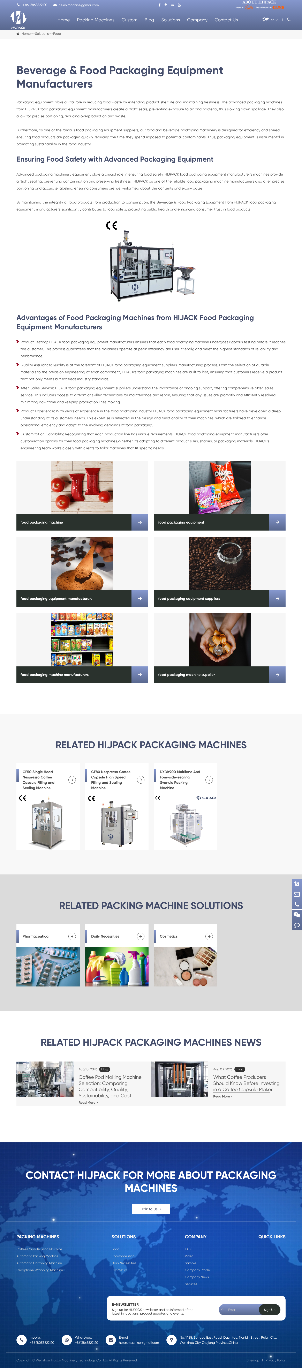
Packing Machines (95, 19)
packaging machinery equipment (63, 174)
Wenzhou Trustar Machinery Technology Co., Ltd (72, 1360)
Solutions (170, 19)
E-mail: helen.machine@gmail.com (139, 1340)
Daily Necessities (124, 1263)
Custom (129, 19)
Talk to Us (150, 1209)
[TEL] (297, 904)
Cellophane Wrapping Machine (39, 1270)
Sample (190, 1263)
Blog (149, 19)
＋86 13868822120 (31, 5)
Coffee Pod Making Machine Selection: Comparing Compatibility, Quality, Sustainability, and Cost (110, 1086)
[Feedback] (297, 925)
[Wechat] (297, 915)
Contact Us (226, 19)
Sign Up (269, 1310)
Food (57, 34)
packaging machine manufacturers (224, 181)
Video (189, 1256)
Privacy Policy (276, 1360)
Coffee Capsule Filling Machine (39, 1249)
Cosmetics (119, 1270)
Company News (197, 1277)
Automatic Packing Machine (37, 1256)
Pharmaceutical (123, 1256)
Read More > (88, 1102)
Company (197, 19)
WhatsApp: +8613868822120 (86, 1340)
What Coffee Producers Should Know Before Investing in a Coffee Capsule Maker (246, 1083)
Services (191, 1284)
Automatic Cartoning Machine (39, 1263)
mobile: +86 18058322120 (42, 1340)
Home (64, 19)
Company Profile (197, 1270)
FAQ (188, 1249)
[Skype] (297, 884)
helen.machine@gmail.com (79, 5)
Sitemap (253, 1360)
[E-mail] (297, 894)
